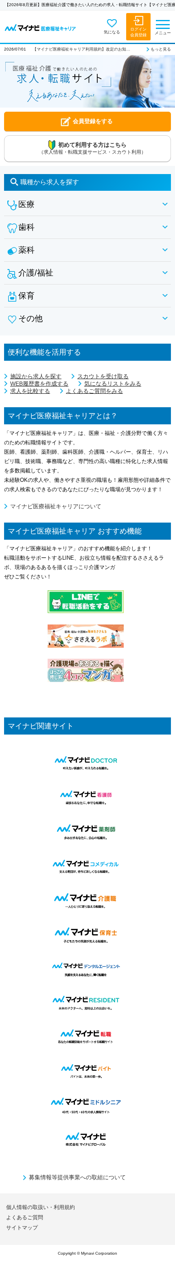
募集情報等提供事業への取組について (77, 1177)
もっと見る (161, 49)
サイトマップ (22, 1228)
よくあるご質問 (24, 1217)
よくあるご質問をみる (94, 391)
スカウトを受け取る (103, 376)
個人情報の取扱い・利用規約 (40, 1207)
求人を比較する (30, 391)
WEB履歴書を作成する (39, 383)
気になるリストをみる (112, 383)
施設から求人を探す (35, 376)
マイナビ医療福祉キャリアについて (55, 506)
